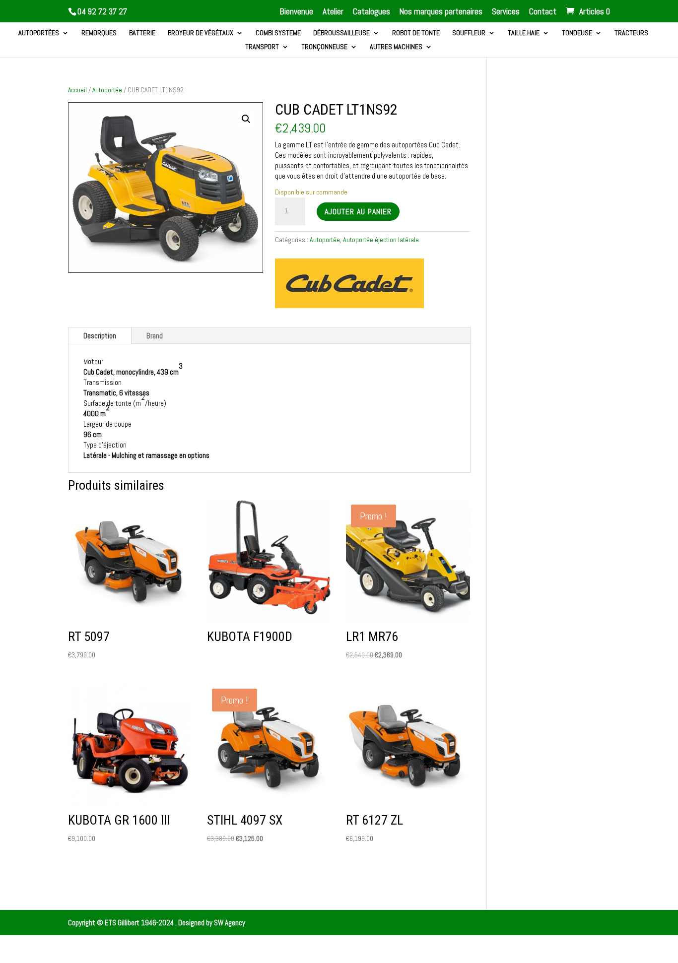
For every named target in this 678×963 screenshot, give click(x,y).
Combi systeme (278, 33)
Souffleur (468, 33)
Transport (262, 47)
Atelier (333, 12)
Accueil (77, 89)
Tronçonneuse (324, 47)
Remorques (99, 33)
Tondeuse (577, 33)
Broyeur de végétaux (200, 33)
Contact (542, 12)
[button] (246, 119)
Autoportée (107, 89)
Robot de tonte (416, 33)
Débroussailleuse (341, 33)
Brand (154, 335)
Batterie (142, 33)
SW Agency (229, 922)
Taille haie (524, 33)
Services (506, 12)
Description (99, 335)
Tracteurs (631, 33)
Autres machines (396, 47)
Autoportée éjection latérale (381, 239)
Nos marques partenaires (441, 12)
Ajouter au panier (358, 211)
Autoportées (38, 33)
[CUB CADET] (349, 284)
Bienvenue (296, 12)
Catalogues (371, 12)
